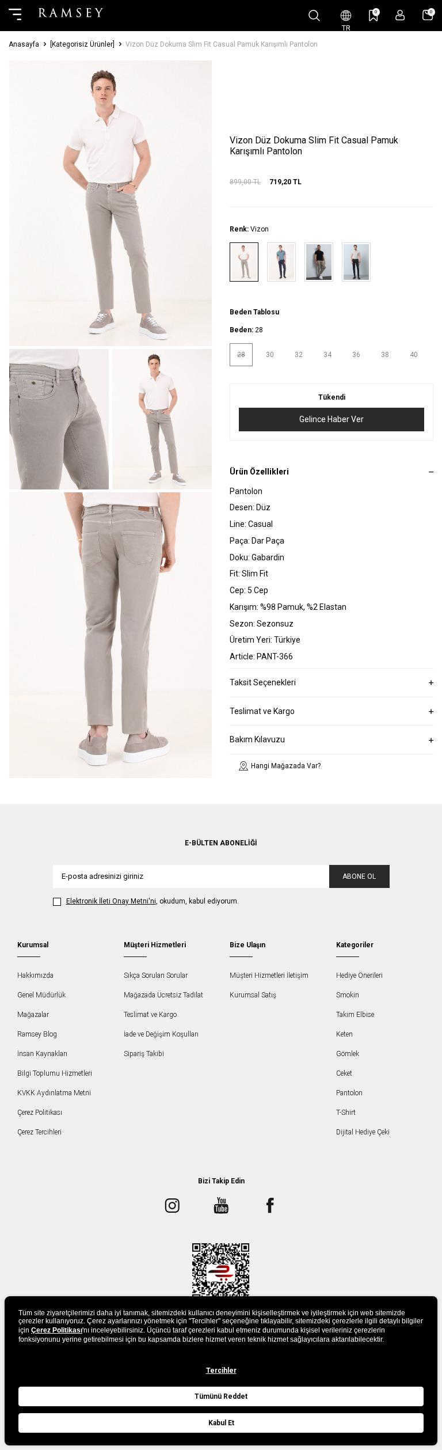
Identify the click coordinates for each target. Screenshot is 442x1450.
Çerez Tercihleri (39, 1132)
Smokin (347, 995)
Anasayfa (24, 44)
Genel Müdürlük (41, 995)
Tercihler (221, 1371)
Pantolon (349, 1093)
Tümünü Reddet (221, 1396)
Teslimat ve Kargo (150, 1015)
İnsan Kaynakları (42, 1054)
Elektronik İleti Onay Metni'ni (111, 901)
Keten (344, 1034)
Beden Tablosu (254, 312)
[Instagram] (172, 1205)
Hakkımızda (35, 975)
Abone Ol (359, 876)
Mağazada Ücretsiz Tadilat (163, 995)
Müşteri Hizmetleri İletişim (269, 975)
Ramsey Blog (37, 1034)
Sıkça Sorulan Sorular (156, 975)
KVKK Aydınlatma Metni (54, 1093)
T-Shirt (346, 1113)
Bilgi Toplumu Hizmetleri (54, 1073)
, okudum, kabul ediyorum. (152, 901)
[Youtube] (221, 1205)
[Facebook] (269, 1205)
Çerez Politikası (39, 1113)
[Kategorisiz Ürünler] (82, 44)
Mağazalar (33, 1015)
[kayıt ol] (400, 15)
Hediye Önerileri (359, 975)
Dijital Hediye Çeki (363, 1132)
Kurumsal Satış (253, 995)
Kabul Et (221, 1423)
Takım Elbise (355, 1015)
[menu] (15, 15)
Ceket (344, 1073)
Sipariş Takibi (144, 1054)
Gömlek (347, 1054)
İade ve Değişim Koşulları (161, 1034)
